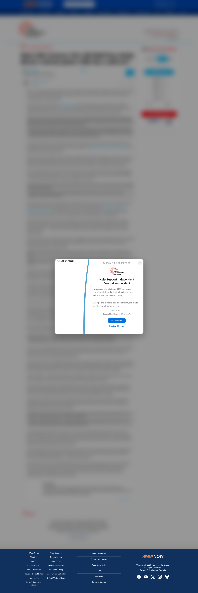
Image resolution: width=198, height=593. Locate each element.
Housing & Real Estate (34, 574)
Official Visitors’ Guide (56, 578)
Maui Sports (56, 561)
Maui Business (56, 553)
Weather (34, 557)
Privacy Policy (146, 570)
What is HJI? (116, 311)
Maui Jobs (34, 578)
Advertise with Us (99, 565)
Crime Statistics (34, 565)
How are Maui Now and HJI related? (116, 314)
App (99, 570)
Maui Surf (34, 561)
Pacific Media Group (160, 565)
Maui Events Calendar (56, 574)
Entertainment (56, 557)
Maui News (34, 553)
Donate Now (116, 320)
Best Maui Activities (56, 565)
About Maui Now (99, 553)
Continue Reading (116, 326)
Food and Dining (56, 570)
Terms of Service (99, 582)
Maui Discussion (34, 570)
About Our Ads (159, 570)
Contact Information (99, 559)
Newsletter (99, 576)
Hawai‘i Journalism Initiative (34, 583)
